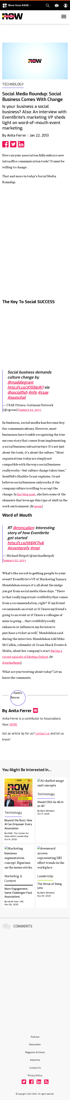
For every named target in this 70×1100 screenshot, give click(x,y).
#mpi (35, 548)
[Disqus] (35, 977)
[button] (16, 5)
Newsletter (35, 1044)
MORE (13, 724)
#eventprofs (18, 548)
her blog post (26, 494)
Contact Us (35, 1067)
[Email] (35, 710)
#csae (43, 392)
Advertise (35, 1060)
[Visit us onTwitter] (24, 1081)
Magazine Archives (35, 1052)
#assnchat (16, 397)
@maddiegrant (20, 382)
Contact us (42, 733)
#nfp (32, 392)
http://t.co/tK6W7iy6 (25, 543)
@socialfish (17, 392)
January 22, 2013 (29, 410)
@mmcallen (23, 527)
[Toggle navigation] (4, 23)
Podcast (35, 1036)
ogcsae (38, 506)
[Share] (6, 144)
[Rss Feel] (46, 1081)
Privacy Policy (35, 1075)
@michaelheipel (11, 663)
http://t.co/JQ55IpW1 (25, 387)
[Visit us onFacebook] (31, 1081)
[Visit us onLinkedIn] (39, 1081)
